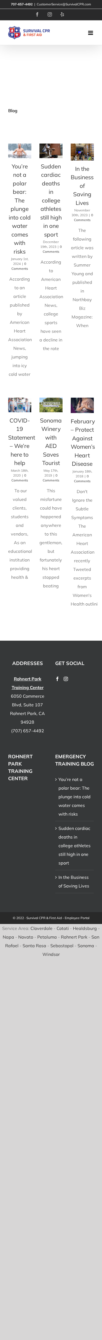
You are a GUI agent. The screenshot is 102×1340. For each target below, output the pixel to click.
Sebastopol (61, 945)
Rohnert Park (74, 937)
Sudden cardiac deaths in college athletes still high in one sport (51, 200)
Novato (25, 937)
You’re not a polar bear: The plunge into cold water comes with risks (20, 209)
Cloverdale (41, 928)
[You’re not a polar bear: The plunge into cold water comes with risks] (19, 151)
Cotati (63, 928)
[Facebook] (57, 679)
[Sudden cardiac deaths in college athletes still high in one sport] (51, 151)
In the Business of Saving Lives (82, 185)
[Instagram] (66, 679)
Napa (8, 937)
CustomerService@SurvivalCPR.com (64, 4)
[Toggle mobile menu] (91, 33)
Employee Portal (77, 918)
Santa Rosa (34, 945)
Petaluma (47, 937)
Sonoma (86, 945)
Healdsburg (85, 928)
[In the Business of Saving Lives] (82, 152)
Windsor (51, 954)
